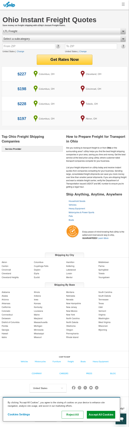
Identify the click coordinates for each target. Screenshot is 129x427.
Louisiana (38, 310)
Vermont (102, 310)
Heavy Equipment (77, 208)
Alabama (6, 292)
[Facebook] (74, 388)
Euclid (37, 277)
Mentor (69, 277)
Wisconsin (103, 325)
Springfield (103, 269)
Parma (101, 265)
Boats (71, 219)
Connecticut (7, 314)
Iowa (36, 299)
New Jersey (71, 307)
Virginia (101, 314)
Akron (4, 262)
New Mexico (71, 310)
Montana (70, 292)
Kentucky (38, 307)
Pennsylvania (72, 333)
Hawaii (5, 333)
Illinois (37, 292)
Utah (100, 307)
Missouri (38, 337)
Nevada (69, 299)
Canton (5, 265)
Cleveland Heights (10, 277)
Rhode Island (72, 337)
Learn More (103, 238)
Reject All (72, 414)
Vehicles (72, 204)
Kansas (37, 303)
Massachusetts (41, 322)
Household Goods (77, 201)
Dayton (37, 269)
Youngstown (104, 277)
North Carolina (73, 318)
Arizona (5, 299)
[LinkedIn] (96, 388)
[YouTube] (91, 388)
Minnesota (39, 329)
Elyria (36, 273)
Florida (5, 325)
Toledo (101, 273)
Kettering (70, 265)
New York (70, 314)
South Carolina (105, 292)
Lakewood (71, 269)
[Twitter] (85, 388)
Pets (71, 216)
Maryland (38, 318)
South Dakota (104, 295)
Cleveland (6, 273)
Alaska (5, 295)
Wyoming (102, 329)
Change (20, 51)
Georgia (5, 329)
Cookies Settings (19, 414)
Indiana (37, 295)
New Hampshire (73, 303)
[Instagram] (79, 388)
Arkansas (6, 303)
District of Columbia (10, 322)
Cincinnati (6, 269)
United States (9, 51)
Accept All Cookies (101, 414)
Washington (103, 318)
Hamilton (70, 262)
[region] (61, 409)
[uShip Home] (9, 5)
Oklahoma (71, 325)
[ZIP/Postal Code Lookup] (57, 47)
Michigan (38, 325)
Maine (37, 314)
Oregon (69, 329)
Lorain (69, 273)
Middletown (103, 262)
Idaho (4, 337)
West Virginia (104, 322)
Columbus (38, 262)
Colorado (6, 310)
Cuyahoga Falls (41, 265)
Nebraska (70, 295)
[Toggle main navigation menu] (124, 5)
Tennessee (103, 299)
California (6, 307)
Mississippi (39, 333)
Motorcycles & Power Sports (81, 212)
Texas (101, 303)
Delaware (6, 318)
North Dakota (72, 322)
